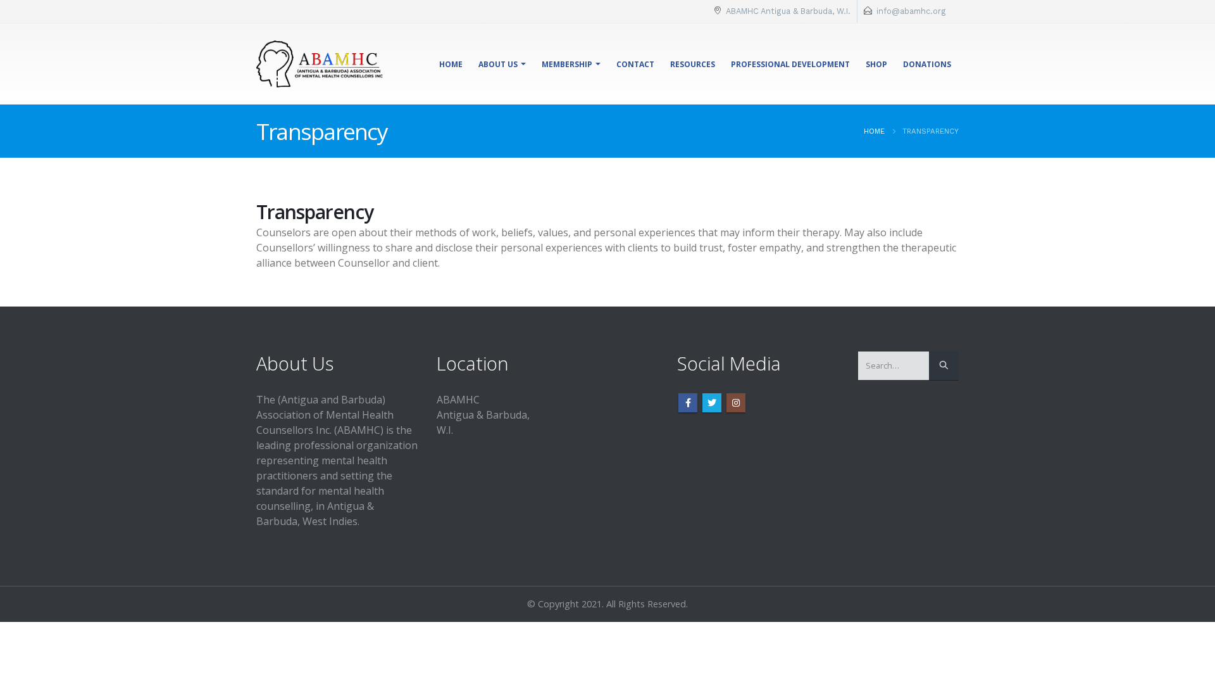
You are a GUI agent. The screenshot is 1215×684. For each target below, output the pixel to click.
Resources (692, 64)
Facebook (687, 402)
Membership (567, 64)
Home (451, 64)
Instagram (735, 402)
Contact (635, 64)
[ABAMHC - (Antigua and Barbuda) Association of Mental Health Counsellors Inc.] (319, 64)
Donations (927, 64)
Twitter (711, 402)
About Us (498, 64)
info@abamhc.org (911, 11)
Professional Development (790, 64)
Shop (876, 64)
